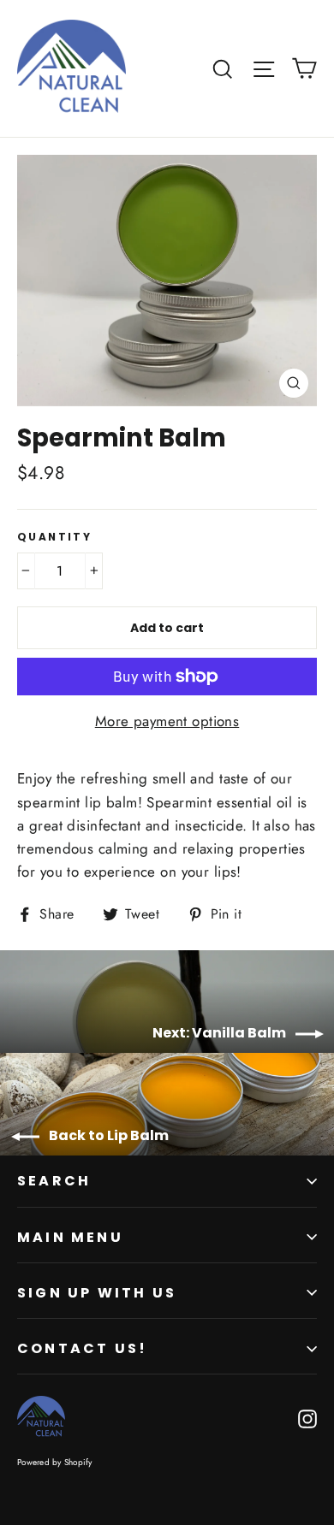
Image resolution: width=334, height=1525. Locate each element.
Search (54, 1181)
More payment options (167, 721)
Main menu (70, 1237)
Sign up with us (96, 1293)
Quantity (54, 537)
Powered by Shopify (54, 1462)
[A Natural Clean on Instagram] (307, 1417)
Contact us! (82, 1348)
